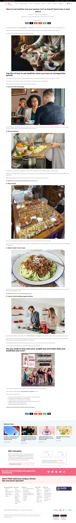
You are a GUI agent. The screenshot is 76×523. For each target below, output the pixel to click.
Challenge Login (47, 490)
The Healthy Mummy (8, 487)
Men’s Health (39, 500)
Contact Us (67, 0)
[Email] (49, 23)
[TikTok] (64, 471)
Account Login (47, 488)
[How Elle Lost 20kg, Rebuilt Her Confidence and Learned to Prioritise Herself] (12, 430)
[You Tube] (60, 471)
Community (61, 3)
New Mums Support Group (28, 494)
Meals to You (39, 502)
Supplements (39, 496)
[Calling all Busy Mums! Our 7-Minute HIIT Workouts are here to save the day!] (47, 430)
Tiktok (24, 500)
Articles (54, 3)
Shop (31, 3)
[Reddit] (40, 23)
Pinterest (25, 497)
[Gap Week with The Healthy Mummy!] (64, 430)
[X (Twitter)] (31, 23)
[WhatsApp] (44, 23)
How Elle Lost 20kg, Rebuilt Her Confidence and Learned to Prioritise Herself (11, 438)
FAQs (71, 0)
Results (43, 3)
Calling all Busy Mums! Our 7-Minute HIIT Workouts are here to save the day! (46, 438)
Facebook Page (26, 491)
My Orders (46, 491)
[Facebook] (27, 23)
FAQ (16, 488)
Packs (38, 499)
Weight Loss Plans (23, 3)
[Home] (22, 16)
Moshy (16, 3)
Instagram (25, 496)
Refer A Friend (57, 0)
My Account (45, 487)
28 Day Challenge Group (28, 493)
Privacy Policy (18, 491)
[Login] (69, 3)
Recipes (49, 3)
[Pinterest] (36, 23)
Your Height (46, 452)
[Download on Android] (63, 516)
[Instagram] (52, 471)
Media (6, 490)
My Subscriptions (47, 493)
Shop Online (38, 487)
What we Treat (37, 3)
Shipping (17, 499)
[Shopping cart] (67, 3)
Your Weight (60, 452)
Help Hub (17, 500)
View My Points (47, 494)
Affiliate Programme (9, 491)
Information (16, 487)
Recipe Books (39, 497)
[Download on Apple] (56, 516)
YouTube (24, 499)
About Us (62, 0)
